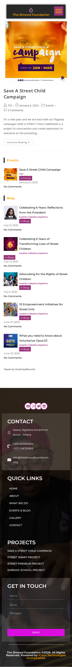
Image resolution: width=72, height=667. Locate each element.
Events (50, 105)
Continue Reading (20, 141)
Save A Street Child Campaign (25, 94)
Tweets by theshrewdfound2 (19, 369)
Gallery (15, 517)
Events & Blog (20, 510)
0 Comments (15, 110)
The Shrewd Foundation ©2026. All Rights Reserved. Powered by (36, 655)
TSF (10, 105)
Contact (15, 525)
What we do (18, 503)
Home (13, 488)
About (14, 496)
